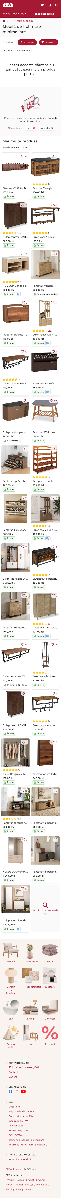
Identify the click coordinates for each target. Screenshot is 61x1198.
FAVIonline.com (14, 1169)
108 (55, 400)
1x (19, 379)
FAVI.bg (10, 1189)
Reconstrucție (32, 986)
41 (26, 547)
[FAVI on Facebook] (10, 1091)
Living (30, 1018)
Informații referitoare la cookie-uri (29, 1144)
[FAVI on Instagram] (16, 1091)
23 (25, 254)
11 (56, 351)
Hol (30, 1044)
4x (49, 477)
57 (55, 303)
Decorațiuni (20, 13)
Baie (11, 1018)
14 (26, 644)
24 (55, 644)
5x (19, 282)
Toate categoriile (43, 13)
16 (26, 156)
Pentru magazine (18, 1130)
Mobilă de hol (25, 20)
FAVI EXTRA (15, 1135)
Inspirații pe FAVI (18, 1121)
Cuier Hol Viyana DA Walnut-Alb (21, 578)
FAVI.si (29, 1189)
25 (25, 205)
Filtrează (50, 42)
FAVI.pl (30, 1180)
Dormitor (50, 1018)
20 (55, 156)
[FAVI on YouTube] (23, 1091)
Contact (13, 1072)
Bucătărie (50, 986)
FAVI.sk (20, 1180)
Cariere (13, 1076)
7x (19, 233)
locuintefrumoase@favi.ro (27, 1067)
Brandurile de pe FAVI (21, 1116)
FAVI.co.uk (42, 1184)
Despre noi (15, 1106)
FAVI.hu (41, 1180)
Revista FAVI (16, 1125)
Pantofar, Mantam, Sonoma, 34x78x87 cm (27, 627)
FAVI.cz (9, 1180)
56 (55, 742)
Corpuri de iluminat (11, 990)
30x (49, 330)
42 (55, 205)
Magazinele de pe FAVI (22, 1111)
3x (49, 672)
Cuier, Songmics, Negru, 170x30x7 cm (25, 774)
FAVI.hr (9, 1184)
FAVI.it (20, 1184)
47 (26, 791)
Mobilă (6, 13)
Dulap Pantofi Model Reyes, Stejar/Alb (25, 920)
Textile (50, 961)
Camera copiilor (11, 1046)
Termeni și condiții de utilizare (26, 1139)
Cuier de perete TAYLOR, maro (21, 676)
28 (25, 351)
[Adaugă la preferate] (25, 449)
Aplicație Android (22, 1159)
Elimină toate (15, 128)
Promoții (50, 1044)
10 (56, 498)
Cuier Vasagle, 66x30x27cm (19, 383)
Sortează (29, 42)
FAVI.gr (20, 1189)
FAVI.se (29, 1184)
